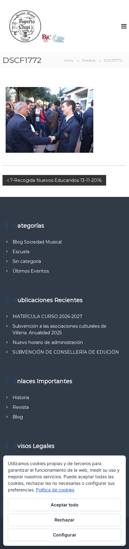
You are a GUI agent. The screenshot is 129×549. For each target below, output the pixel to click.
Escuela (21, 251)
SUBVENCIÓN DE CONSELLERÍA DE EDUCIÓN (66, 352)
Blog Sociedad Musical (37, 242)
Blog (18, 417)
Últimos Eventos (31, 271)
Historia (21, 397)
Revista (21, 407)
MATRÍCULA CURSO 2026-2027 (47, 316)
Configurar (64, 534)
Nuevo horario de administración (48, 342)
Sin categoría (27, 261)
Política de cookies (55, 489)
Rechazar (64, 519)
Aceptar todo (65, 504)
